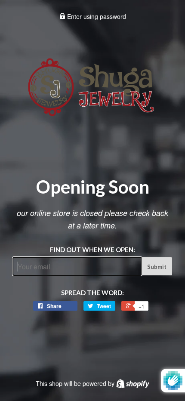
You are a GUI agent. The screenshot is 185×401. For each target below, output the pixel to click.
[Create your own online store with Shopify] (132, 383)
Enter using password (95, 16)
